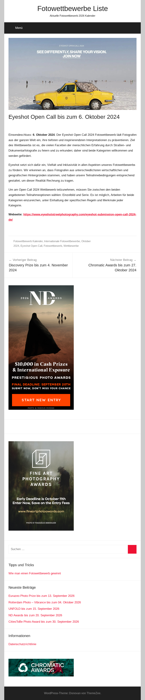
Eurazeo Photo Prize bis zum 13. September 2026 (41, 596)
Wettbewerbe (71, 245)
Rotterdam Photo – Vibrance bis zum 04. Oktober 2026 (44, 602)
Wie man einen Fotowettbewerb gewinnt (34, 573)
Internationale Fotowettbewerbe (62, 241)
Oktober (86, 241)
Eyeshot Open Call (31, 245)
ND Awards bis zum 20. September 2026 (35, 615)
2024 (16, 245)
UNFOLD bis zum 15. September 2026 (33, 608)
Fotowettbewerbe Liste (72, 8)
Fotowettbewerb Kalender (28, 241)
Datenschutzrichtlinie (22, 644)
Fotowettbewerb (53, 245)
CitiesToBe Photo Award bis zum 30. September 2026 (43, 621)
